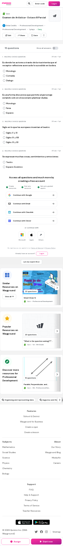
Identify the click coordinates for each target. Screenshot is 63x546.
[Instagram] (46, 531)
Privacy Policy (50, 248)
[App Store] (24, 522)
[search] (29, 3)
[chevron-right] (57, 287)
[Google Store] (41, 522)
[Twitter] (36, 531)
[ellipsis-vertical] (44, 35)
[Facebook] (41, 531)
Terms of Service (37, 248)
